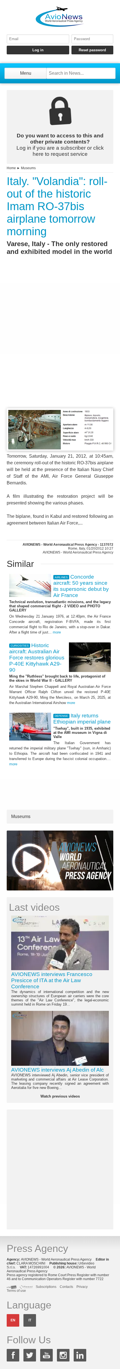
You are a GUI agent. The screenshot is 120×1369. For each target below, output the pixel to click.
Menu (25, 73)
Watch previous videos (60, 1096)
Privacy (82, 1287)
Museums (28, 168)
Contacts (66, 1287)
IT (29, 1320)
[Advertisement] (60, 342)
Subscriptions (46, 1287)
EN (13, 1320)
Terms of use (16, 1291)
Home (11, 168)
